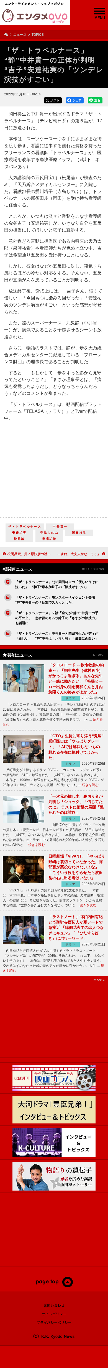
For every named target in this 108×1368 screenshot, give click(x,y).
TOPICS (38, 35)
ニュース (20, 35)
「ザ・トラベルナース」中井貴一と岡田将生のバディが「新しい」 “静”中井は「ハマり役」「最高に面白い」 (56, 636)
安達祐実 (19, 532)
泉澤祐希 (49, 538)
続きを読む (90, 785)
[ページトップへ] (54, 1286)
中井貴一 (60, 526)
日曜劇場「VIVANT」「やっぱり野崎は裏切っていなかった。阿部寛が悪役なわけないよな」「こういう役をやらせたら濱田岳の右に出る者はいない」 (76, 867)
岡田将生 (79, 532)
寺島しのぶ (49, 532)
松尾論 (19, 538)
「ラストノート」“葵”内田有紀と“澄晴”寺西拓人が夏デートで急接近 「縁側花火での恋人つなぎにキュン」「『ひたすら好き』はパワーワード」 (76, 927)
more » (99, 980)
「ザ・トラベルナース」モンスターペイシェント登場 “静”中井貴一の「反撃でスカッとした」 (56, 600)
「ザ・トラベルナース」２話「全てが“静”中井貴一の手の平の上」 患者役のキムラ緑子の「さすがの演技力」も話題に (56, 618)
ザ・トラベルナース (24, 526)
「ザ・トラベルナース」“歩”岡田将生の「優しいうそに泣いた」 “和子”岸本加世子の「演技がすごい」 (56, 584)
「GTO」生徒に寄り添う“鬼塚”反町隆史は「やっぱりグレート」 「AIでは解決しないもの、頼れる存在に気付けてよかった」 (76, 747)
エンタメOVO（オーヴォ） (35, 16)
